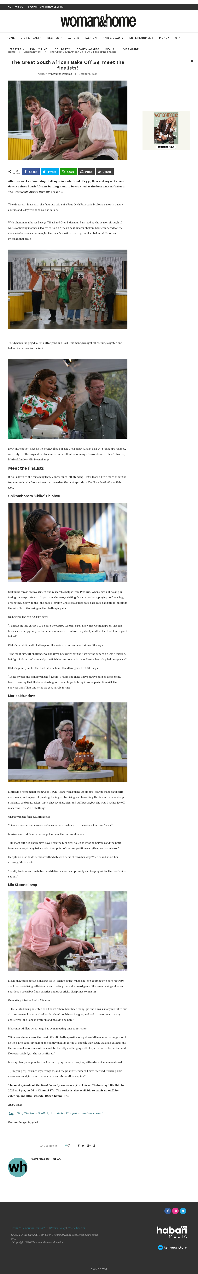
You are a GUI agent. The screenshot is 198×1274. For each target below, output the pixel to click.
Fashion (91, 38)
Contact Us (42, 1228)
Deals (109, 49)
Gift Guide (131, 49)
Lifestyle (14, 49)
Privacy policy (58, 1228)
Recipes (53, 38)
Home (11, 38)
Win (178, 38)
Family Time (39, 49)
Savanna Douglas (61, 74)
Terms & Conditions (22, 1228)
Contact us (15, 7)
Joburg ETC (62, 49)
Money (164, 38)
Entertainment (141, 38)
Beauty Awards (88, 49)
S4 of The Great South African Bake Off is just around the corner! (59, 1113)
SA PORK (73, 38)
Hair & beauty (113, 38)
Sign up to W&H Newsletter (46, 7)
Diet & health (31, 38)
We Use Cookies (76, 1228)
